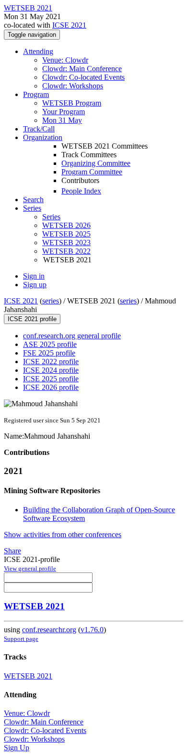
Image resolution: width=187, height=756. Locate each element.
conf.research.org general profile (72, 336)
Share (12, 551)
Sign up (35, 285)
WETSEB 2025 (66, 234)
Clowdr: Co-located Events (83, 77)
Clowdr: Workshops (72, 86)
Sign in (34, 276)
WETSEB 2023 (66, 242)
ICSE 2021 (69, 25)
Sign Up (16, 748)
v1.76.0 (92, 630)
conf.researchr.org (49, 630)
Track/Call (39, 129)
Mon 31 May (62, 120)
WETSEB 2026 (66, 225)
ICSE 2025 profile (51, 379)
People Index (81, 191)
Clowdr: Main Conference (82, 69)
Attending (38, 51)
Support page (21, 638)
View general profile (30, 568)
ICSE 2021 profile (32, 319)
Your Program (63, 112)
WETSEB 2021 (34, 606)
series (50, 301)
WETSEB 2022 (66, 251)
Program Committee (91, 172)
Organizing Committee (95, 163)
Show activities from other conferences (62, 534)
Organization (42, 137)
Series (51, 217)
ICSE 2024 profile (51, 370)
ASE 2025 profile (50, 344)
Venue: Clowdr (65, 60)
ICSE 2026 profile (51, 387)
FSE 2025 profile (49, 353)
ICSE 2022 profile (51, 361)
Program (36, 94)
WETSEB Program (71, 103)
